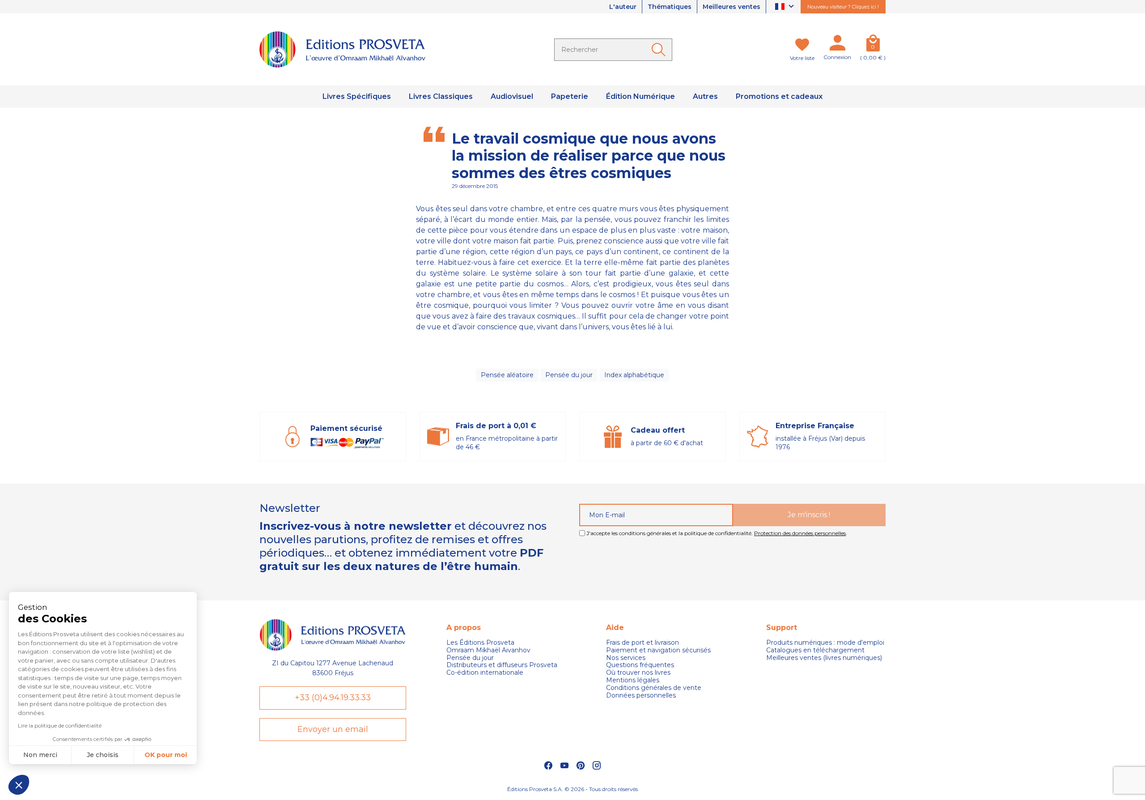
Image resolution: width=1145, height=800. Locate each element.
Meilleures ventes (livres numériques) (824, 658)
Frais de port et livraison (642, 643)
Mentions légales (632, 680)
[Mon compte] (837, 45)
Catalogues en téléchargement (815, 650)
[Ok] (660, 49)
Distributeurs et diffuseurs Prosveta (501, 665)
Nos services (625, 658)
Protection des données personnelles (800, 533)
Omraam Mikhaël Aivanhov (488, 650)
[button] (19, 785)
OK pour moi (165, 755)
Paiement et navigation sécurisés (658, 650)
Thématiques (669, 7)
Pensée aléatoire (507, 375)
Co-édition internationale (484, 673)
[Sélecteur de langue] (785, 7)
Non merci (40, 755)
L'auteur (622, 7)
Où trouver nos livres (638, 673)
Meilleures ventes (731, 7)
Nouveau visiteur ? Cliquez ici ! (843, 7)
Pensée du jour (569, 375)
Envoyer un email (332, 729)
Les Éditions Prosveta (480, 643)
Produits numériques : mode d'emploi (825, 643)
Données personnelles (641, 695)
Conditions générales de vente (653, 688)
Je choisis (103, 755)
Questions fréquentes (640, 665)
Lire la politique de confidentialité (60, 725)
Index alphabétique (634, 375)
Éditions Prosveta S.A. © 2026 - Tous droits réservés (572, 789)
